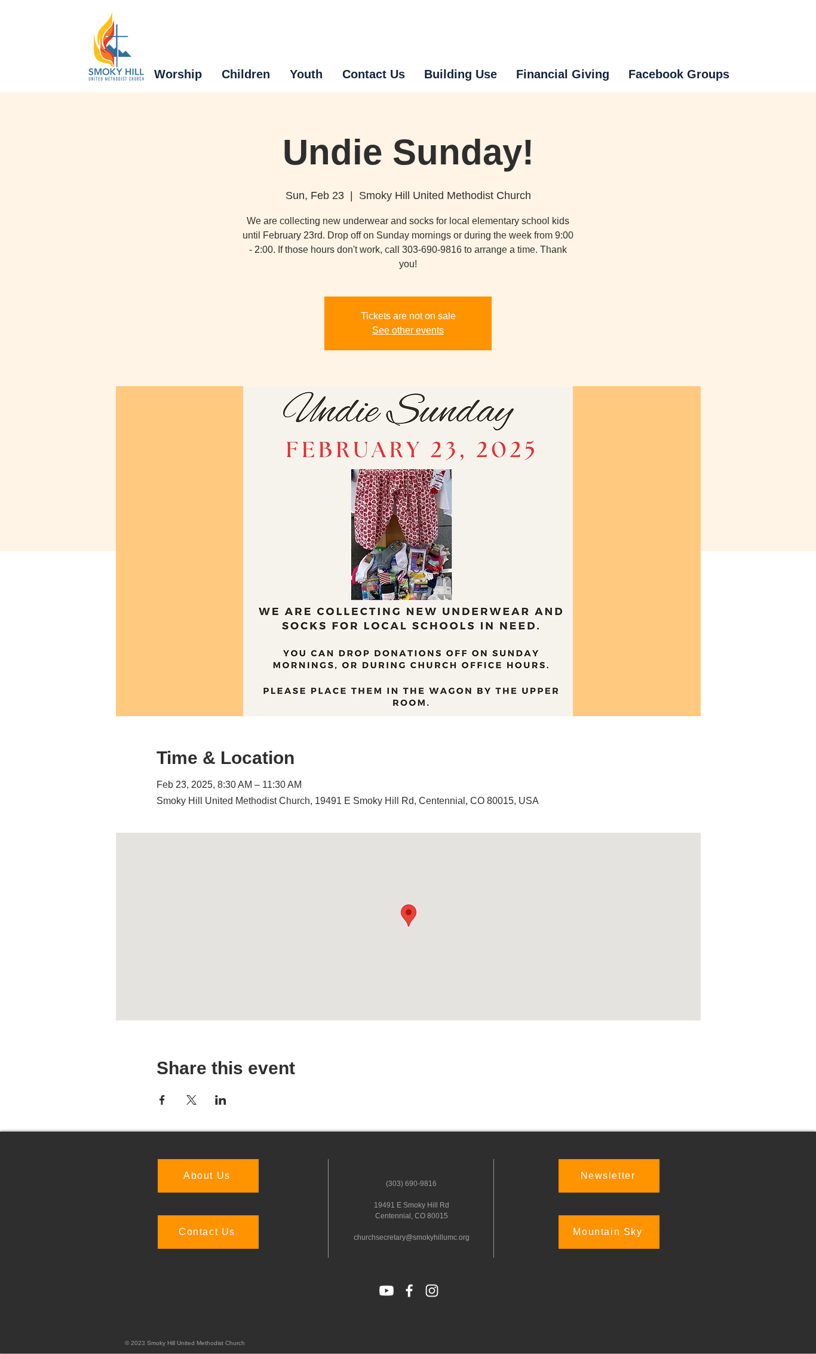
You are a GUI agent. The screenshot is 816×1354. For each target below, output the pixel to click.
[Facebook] (409, 1290)
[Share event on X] (191, 1100)
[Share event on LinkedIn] (220, 1100)
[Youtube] (386, 1290)
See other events (408, 330)
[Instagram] (432, 1290)
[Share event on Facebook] (162, 1100)
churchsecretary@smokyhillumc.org (412, 1237)
